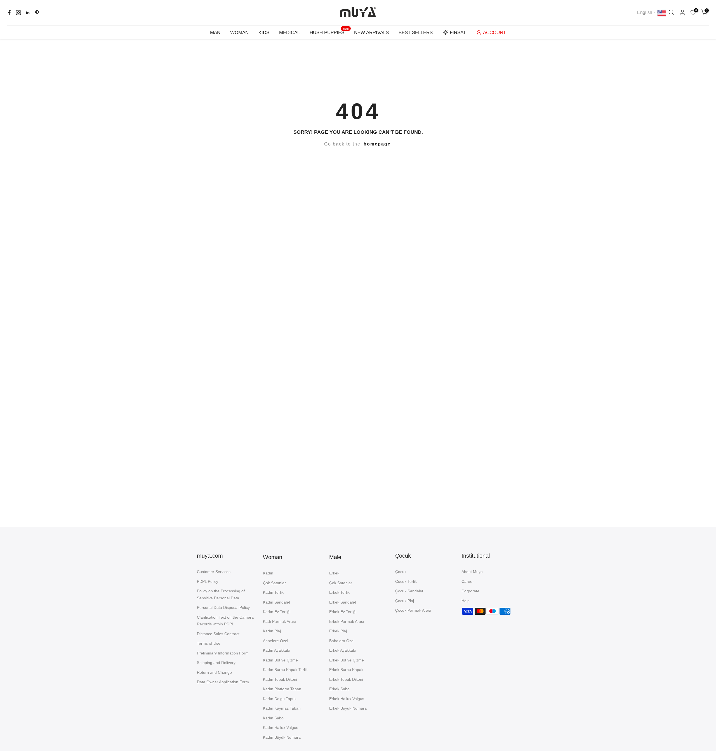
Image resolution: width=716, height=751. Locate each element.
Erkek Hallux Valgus (346, 698)
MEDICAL (289, 32)
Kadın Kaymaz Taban (282, 708)
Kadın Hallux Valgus (280, 727)
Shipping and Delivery (216, 662)
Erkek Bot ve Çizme (346, 660)
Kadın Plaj (272, 631)
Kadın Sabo (273, 718)
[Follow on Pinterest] (36, 12)
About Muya (472, 571)
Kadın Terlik (273, 592)
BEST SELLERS (416, 32)
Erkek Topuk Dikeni (346, 679)
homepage (377, 144)
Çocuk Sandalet (409, 591)
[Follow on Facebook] (9, 12)
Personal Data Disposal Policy (223, 607)
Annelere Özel (275, 641)
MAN (215, 32)
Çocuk (400, 571)
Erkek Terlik (339, 592)
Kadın (268, 573)
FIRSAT (458, 32)
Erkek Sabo (339, 689)
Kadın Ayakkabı (276, 650)
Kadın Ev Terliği (276, 611)
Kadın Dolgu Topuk (279, 698)
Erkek (334, 573)
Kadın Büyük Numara (282, 737)
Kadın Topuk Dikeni (280, 679)
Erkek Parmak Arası (346, 621)
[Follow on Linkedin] (27, 12)
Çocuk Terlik (406, 581)
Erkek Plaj (338, 631)
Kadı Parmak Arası (279, 621)
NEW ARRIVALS (371, 32)
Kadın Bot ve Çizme (280, 660)
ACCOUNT (494, 32)
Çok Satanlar (274, 583)
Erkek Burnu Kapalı (346, 669)
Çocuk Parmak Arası (413, 610)
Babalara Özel (341, 641)
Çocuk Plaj (404, 601)
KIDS (263, 32)
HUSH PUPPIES (329, 32)
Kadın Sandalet (276, 602)
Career (467, 581)
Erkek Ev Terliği (342, 611)
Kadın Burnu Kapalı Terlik (285, 669)
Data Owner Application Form (223, 682)
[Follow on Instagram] (18, 12)
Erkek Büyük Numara (348, 708)
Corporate (470, 591)
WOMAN (239, 32)
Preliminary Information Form (223, 653)
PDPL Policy (207, 581)
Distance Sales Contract (218, 634)
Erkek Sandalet (342, 602)
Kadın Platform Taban (282, 689)
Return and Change (214, 672)
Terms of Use (208, 643)
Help (465, 601)
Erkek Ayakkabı (342, 650)
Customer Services (213, 571)
